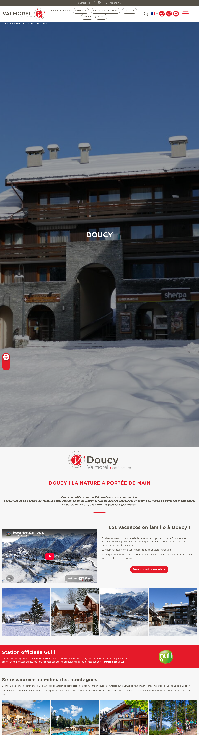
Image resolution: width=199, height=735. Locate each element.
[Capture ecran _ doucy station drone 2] (124, 612)
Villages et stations (27, 23)
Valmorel (81, 11)
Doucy (87, 17)
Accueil (9, 23)
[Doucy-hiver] (26, 612)
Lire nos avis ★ (112, 2)
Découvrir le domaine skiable (149, 569)
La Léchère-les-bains (105, 11)
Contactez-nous (87, 2)
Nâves (101, 17)
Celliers (129, 11)
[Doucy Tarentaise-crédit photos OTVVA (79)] (75, 612)
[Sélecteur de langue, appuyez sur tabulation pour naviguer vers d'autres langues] (154, 14)
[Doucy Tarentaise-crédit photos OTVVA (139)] (173, 612)
